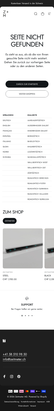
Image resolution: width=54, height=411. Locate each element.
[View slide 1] (22, 315)
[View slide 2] (25, 315)
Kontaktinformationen (28, 401)
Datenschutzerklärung (11, 401)
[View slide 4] (32, 315)
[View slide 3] (28, 315)
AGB (48, 401)
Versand (33, 406)
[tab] (10, 221)
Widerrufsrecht (23, 406)
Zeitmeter (8, 272)
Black (47, 275)
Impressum (41, 401)
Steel (5, 275)
